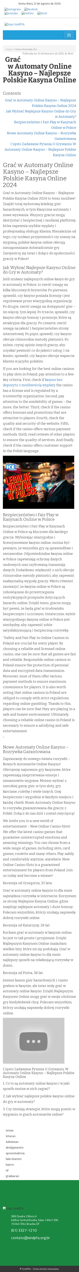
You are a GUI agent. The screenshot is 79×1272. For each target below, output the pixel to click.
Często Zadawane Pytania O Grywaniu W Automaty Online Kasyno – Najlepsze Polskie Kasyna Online (40, 149)
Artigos (9, 49)
